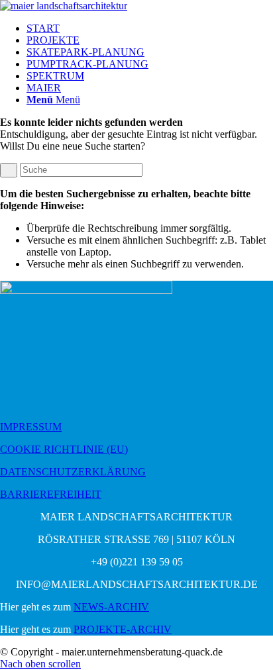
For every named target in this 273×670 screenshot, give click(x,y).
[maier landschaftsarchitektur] (63, 5)
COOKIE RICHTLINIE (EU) (64, 449)
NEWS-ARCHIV (111, 606)
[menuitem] (150, 28)
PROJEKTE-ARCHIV (123, 629)
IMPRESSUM (31, 426)
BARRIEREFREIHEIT (50, 494)
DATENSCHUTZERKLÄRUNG (73, 471)
